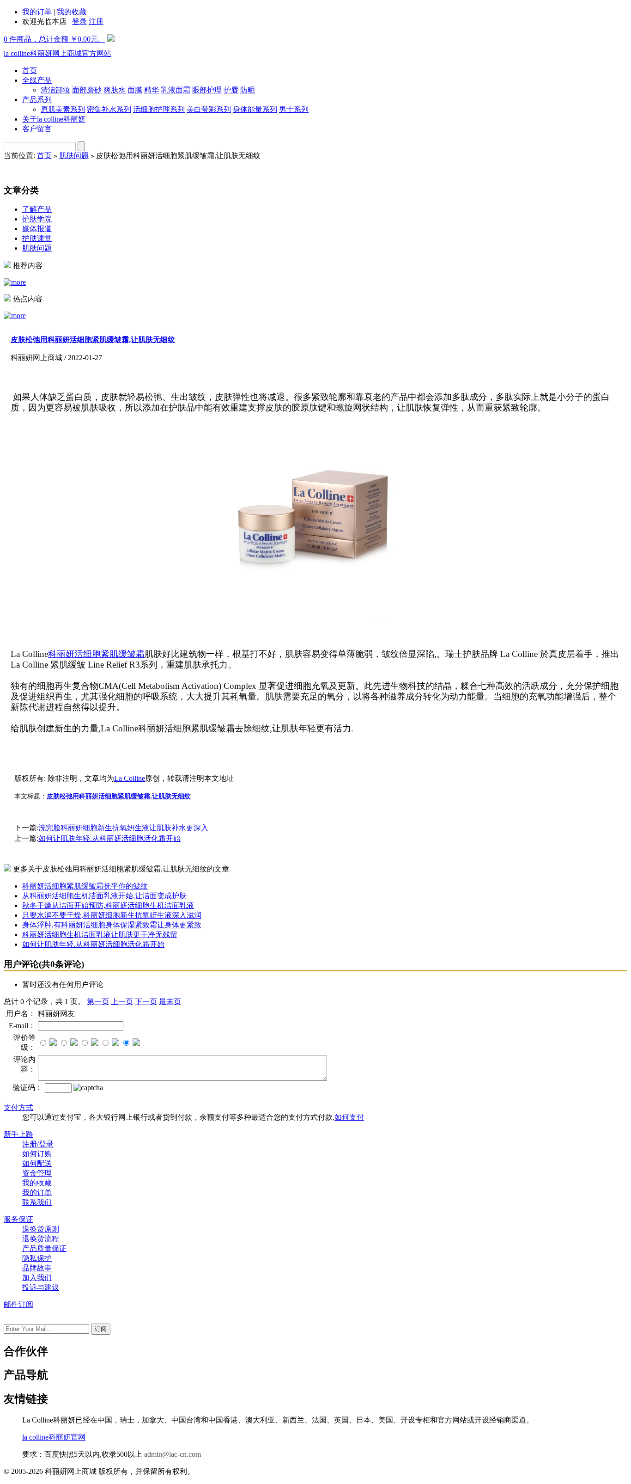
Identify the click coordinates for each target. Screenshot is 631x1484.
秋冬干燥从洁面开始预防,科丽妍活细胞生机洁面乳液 (108, 905)
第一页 (98, 1002)
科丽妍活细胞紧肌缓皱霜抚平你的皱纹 (85, 886)
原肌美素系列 (63, 109)
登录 (79, 21)
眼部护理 (207, 90)
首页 (29, 70)
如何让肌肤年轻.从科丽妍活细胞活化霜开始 (109, 838)
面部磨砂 (87, 90)
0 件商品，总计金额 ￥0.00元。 (54, 39)
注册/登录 (38, 1144)
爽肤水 (114, 90)
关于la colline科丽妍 (53, 119)
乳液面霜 (175, 90)
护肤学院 (37, 219)
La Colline (129, 778)
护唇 (231, 90)
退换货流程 (40, 1239)
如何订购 (37, 1154)
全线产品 (37, 80)
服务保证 (18, 1219)
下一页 (146, 1002)
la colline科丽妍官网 (53, 1437)
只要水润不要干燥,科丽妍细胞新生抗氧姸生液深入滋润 (111, 915)
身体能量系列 (255, 109)
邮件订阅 (18, 1304)
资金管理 (37, 1173)
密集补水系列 (109, 109)
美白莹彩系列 (209, 109)
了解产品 (37, 209)
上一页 (122, 1002)
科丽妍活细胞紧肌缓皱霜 (96, 654)
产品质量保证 (44, 1248)
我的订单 (37, 12)
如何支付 (349, 1117)
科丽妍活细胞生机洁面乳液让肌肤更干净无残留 (99, 934)
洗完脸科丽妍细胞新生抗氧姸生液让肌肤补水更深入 (123, 828)
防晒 (247, 90)
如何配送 (37, 1163)
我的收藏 (71, 12)
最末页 (170, 1002)
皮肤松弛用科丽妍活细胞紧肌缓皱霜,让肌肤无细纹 (93, 339)
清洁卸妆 (55, 90)
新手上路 (18, 1134)
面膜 (134, 90)
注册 (96, 21)
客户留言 (37, 129)
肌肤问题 (74, 155)
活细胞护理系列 (159, 109)
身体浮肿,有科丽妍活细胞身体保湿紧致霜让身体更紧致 (111, 925)
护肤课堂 (37, 238)
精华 (151, 90)
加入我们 (37, 1278)
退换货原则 (40, 1229)
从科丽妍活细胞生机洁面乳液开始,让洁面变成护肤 (104, 896)
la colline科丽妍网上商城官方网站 (57, 53)
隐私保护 (37, 1258)
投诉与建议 (40, 1287)
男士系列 (294, 109)
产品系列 (37, 100)
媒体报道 (37, 229)
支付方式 (18, 1107)
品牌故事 (37, 1268)
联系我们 (37, 1202)
